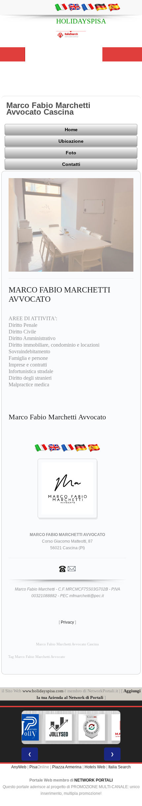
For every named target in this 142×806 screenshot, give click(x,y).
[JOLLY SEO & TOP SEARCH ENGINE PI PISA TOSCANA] (59, 727)
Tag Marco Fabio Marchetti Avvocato (36, 657)
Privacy (67, 622)
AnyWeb (18, 767)
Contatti (71, 164)
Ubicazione (71, 141)
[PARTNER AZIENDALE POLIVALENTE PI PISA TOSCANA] (26, 727)
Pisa (33, 767)
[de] (100, 7)
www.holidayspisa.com (42, 690)
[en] (74, 7)
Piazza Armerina (67, 767)
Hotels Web (95, 767)
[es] (114, 7)
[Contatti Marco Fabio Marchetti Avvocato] (67, 568)
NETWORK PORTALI (93, 780)
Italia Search (119, 767)
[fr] (87, 7)
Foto (71, 152)
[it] (61, 7)
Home (71, 129)
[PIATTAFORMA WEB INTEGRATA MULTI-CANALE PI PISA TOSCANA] (92, 727)
